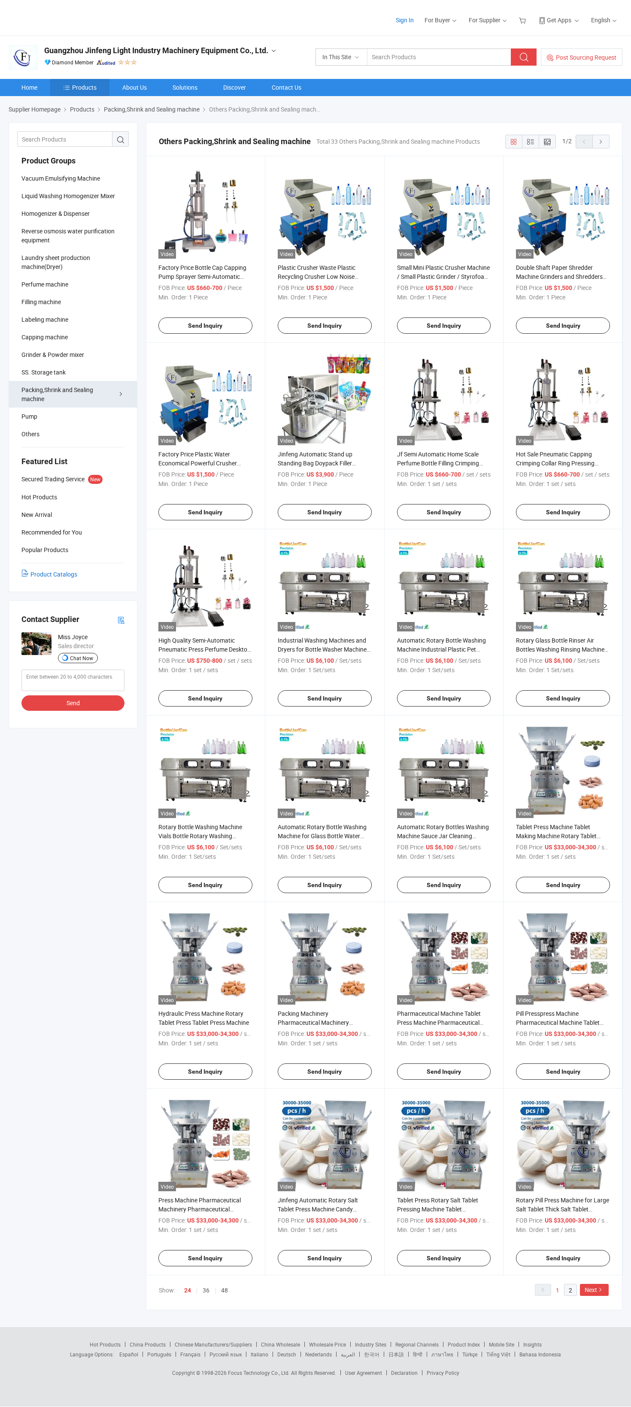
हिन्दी (417, 1354)
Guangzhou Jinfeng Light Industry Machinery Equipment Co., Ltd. (156, 50)
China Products (148, 1344)
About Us (134, 87)
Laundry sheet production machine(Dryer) (55, 262)
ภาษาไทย (442, 1354)
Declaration (404, 1372)
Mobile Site (501, 1344)
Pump (29, 416)
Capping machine (44, 337)
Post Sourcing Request (586, 57)
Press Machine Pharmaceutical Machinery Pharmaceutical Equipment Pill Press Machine (199, 1209)
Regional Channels (417, 1344)
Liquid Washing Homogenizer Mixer (68, 196)
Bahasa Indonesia (540, 1354)
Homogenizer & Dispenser (55, 213)
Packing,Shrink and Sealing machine (57, 394)
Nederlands (318, 1354)
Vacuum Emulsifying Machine (60, 178)
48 (224, 1290)
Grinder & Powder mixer (52, 354)
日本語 (396, 1354)
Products (84, 87)
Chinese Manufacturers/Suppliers (213, 1344)
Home (29, 87)
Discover (234, 87)
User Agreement (363, 1372)
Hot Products (105, 1344)
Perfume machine (44, 284)
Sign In (405, 20)
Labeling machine (44, 319)
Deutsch (286, 1354)
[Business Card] (121, 619)
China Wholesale (280, 1344)
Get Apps (559, 20)
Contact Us (286, 87)
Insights (532, 1344)
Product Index (464, 1344)
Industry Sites (370, 1344)
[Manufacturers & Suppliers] (64, 17)
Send (73, 703)
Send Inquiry (205, 325)
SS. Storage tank (43, 372)
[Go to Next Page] (601, 141)
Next (591, 1290)
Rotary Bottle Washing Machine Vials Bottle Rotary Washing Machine (200, 836)
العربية (348, 1354)
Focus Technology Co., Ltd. (259, 1372)
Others (30, 434)
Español (128, 1354)
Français (190, 1354)
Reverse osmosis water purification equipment (68, 235)
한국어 (371, 1354)
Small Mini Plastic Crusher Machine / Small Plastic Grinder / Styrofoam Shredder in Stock (443, 276)
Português (159, 1354)
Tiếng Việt (498, 1354)
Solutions (185, 87)
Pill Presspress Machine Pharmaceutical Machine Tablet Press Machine (558, 1022)
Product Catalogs (53, 574)
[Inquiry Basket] (523, 20)
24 (187, 1290)
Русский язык (225, 1354)
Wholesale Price (327, 1344)
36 (206, 1290)
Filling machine (41, 302)
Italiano (259, 1354)
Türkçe (469, 1354)
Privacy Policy (443, 1372)
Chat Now (81, 658)
